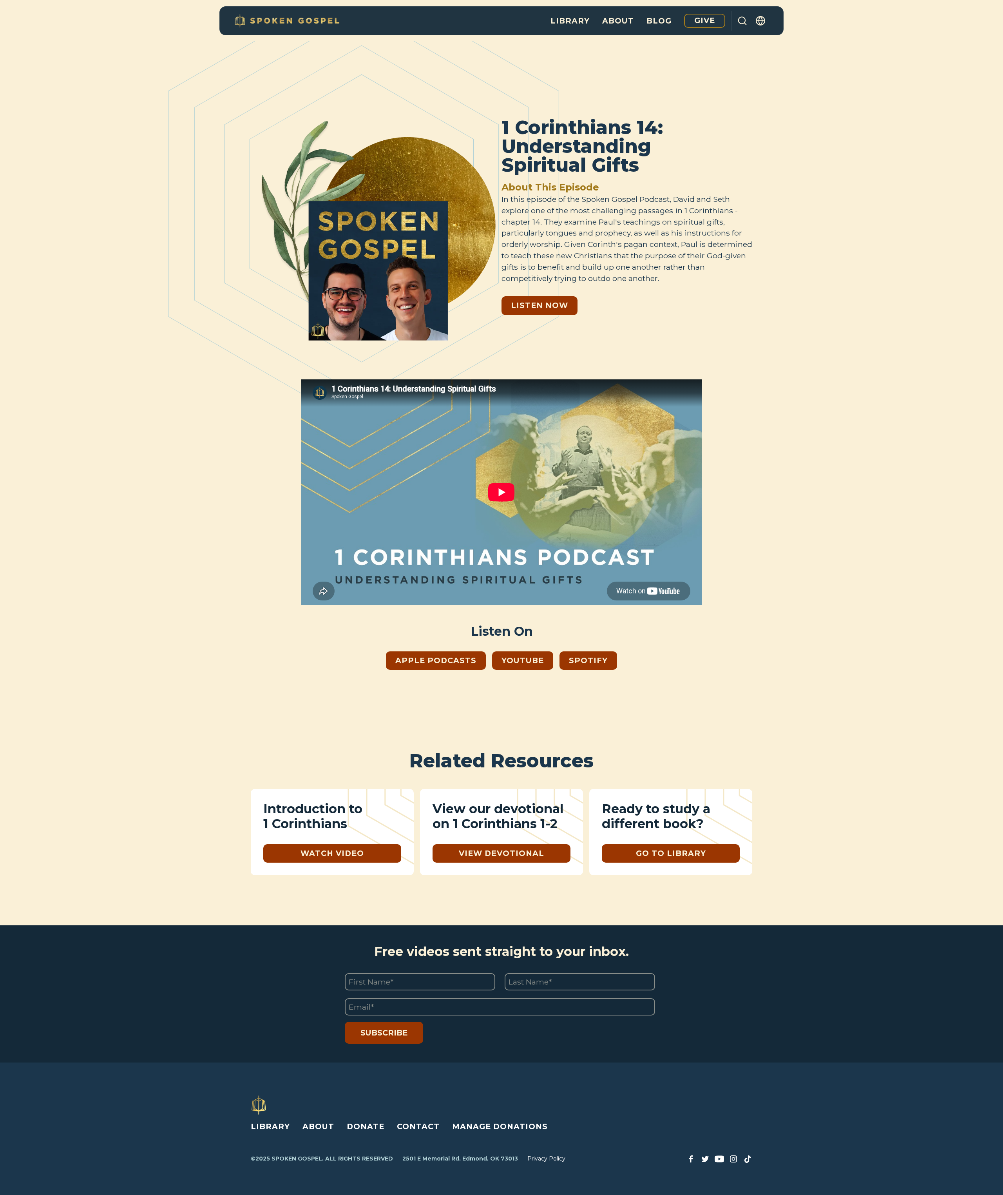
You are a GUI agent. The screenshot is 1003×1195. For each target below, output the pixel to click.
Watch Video (332, 853)
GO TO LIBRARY (671, 853)
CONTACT (418, 1126)
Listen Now (539, 305)
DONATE (365, 1126)
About (618, 20)
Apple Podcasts (435, 660)
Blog (659, 20)
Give (704, 20)
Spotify (588, 660)
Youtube (523, 660)
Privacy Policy (546, 1158)
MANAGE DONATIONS (500, 1126)
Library (570, 20)
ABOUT (318, 1126)
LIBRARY (270, 1126)
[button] (761, 21)
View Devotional (501, 853)
